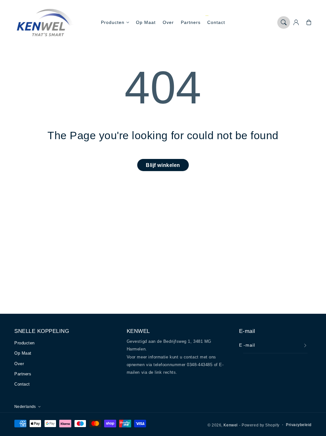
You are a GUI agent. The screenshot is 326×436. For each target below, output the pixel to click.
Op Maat (23, 353)
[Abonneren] (305, 346)
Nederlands (25, 406)
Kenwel (230, 425)
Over (19, 363)
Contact (22, 384)
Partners (22, 374)
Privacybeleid (299, 425)
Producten (112, 22)
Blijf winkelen (163, 165)
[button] (283, 22)
